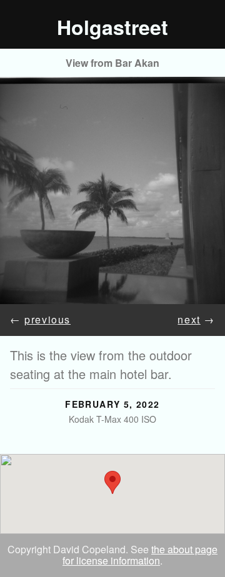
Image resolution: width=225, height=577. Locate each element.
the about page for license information (140, 555)
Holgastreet (112, 26)
